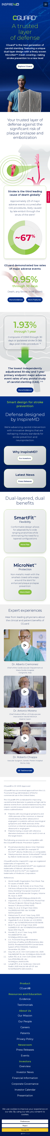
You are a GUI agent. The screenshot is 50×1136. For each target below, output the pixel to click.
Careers (25, 1027)
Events (25, 1055)
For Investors (25, 458)
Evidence (25, 999)
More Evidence (16, 300)
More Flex (25, 544)
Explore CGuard (25, 66)
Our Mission (25, 1015)
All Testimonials (25, 770)
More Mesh (25, 592)
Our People (25, 1021)
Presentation (25, 1095)
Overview (25, 1066)
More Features (34, 300)
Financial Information (25, 1078)
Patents (25, 1033)
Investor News (25, 1072)
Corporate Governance (25, 1083)
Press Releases (25, 481)
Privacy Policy (25, 1039)
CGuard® (25, 988)
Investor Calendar (25, 1089)
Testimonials (25, 1004)
